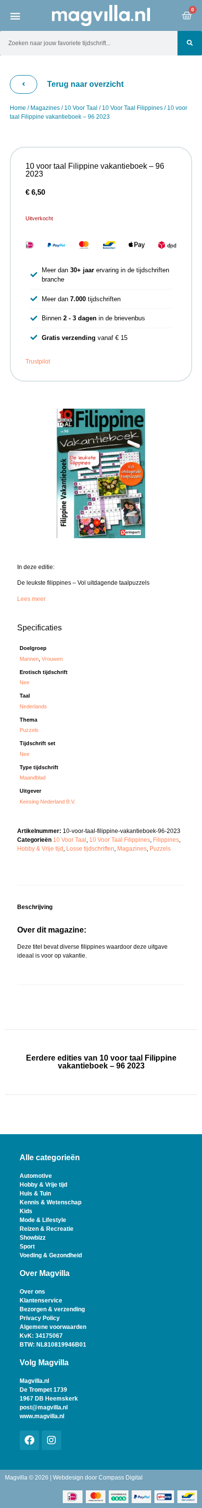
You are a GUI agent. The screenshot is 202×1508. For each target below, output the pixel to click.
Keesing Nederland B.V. (48, 802)
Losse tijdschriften (90, 848)
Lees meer (31, 599)
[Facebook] (29, 1440)
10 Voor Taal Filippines (132, 107)
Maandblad (33, 777)
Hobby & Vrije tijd (40, 848)
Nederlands (33, 706)
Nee (24, 682)
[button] (15, 15)
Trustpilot (37, 361)
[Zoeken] (189, 43)
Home (18, 107)
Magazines (45, 107)
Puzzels (29, 730)
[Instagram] (51, 1440)
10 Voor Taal (81, 107)
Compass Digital (121, 1477)
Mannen (29, 659)
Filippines (166, 839)
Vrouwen (52, 659)
